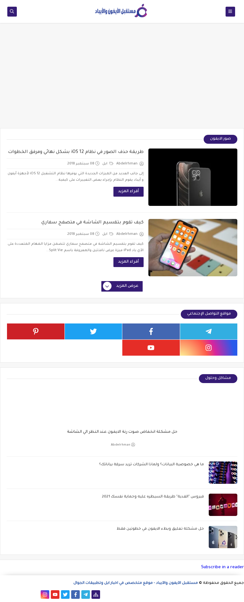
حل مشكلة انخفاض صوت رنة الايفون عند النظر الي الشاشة (122, 432)
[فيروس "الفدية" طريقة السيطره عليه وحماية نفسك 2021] (223, 505)
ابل (105, 164)
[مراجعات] (14, 594)
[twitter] (93, 331)
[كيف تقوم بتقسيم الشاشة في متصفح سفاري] (192, 247)
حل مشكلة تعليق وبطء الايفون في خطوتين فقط (160, 529)
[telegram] (209, 331)
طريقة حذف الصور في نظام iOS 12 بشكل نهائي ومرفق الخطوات (76, 152)
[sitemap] (96, 594)
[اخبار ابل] (4, 594)
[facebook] (151, 331)
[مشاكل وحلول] (24, 594)
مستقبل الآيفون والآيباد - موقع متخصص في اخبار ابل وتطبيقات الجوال (135, 583)
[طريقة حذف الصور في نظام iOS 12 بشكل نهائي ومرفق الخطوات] (192, 177)
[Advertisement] (122, 78)
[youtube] (151, 348)
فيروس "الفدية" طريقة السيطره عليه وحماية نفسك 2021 (153, 497)
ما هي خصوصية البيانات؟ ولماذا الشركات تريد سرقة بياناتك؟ (151, 465)
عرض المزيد (127, 286)
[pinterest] (35, 331)
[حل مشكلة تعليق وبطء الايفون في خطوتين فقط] (223, 537)
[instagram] (209, 348)
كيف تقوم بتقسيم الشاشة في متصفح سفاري (92, 222)
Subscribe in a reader (222, 567)
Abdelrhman (120, 445)
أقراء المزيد (128, 191)
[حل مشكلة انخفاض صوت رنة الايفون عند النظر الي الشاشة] (122, 420)
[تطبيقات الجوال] (34, 594)
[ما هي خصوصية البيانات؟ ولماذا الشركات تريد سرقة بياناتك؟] (223, 472)
